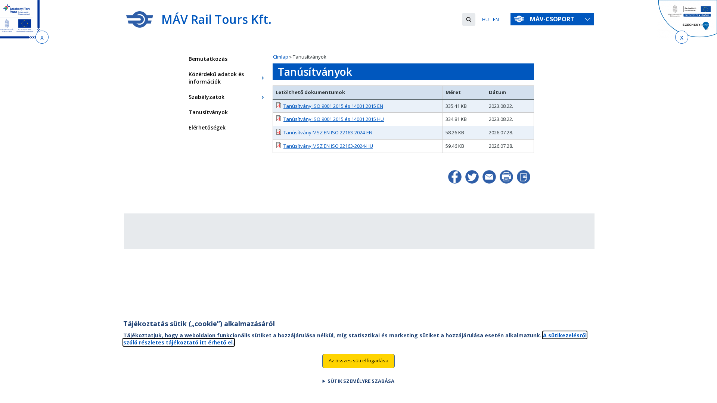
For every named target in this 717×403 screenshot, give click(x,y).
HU (485, 19)
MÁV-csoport (553, 19)
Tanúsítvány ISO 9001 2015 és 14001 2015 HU (333, 119)
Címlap (280, 56)
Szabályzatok (206, 96)
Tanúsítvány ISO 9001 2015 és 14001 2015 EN (333, 106)
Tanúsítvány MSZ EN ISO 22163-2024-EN (327, 132)
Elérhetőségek (207, 127)
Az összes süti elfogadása (358, 360)
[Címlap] (139, 19)
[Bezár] (42, 37)
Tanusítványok (208, 112)
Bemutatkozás (208, 58)
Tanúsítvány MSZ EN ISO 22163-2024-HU (328, 146)
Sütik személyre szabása (361, 381)
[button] (468, 19)
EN (496, 19)
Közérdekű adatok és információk (216, 78)
